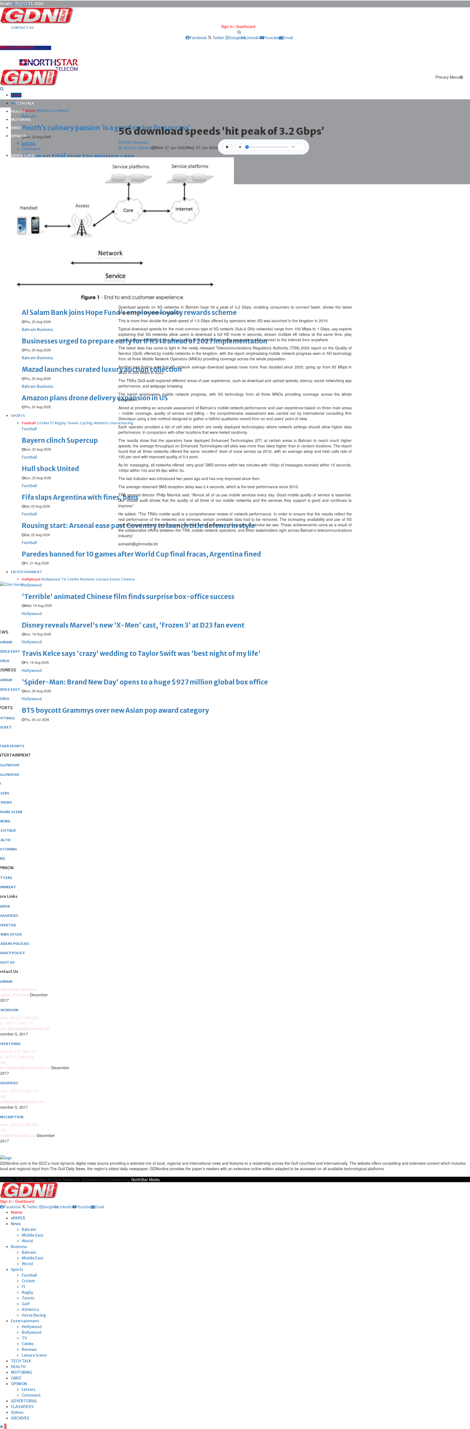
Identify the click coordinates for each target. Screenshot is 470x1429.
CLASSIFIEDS (22, 1406)
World (27, 1241)
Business (19, 1246)
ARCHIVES (20, 1418)
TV (24, 1338)
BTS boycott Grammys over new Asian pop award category (115, 710)
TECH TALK (24, 103)
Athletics (30, 1309)
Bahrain (29, 1229)
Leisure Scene (34, 1355)
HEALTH (18, 111)
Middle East (33, 1235)
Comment (31, 148)
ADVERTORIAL (23, 155)
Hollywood (32, 1326)
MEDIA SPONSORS (17, 47)
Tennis (28, 1298)
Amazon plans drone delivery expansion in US (95, 398)
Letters (28, 143)
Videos (17, 1412)
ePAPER (18, 1218)
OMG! (16, 127)
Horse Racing (34, 1315)
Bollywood (31, 1332)
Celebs (28, 1343)
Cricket (28, 1281)
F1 (23, 1286)
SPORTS (18, 415)
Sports (17, 1269)
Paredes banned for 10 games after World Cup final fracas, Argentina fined (141, 554)
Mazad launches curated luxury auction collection (102, 369)
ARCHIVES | (21, 4)
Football (29, 1275)
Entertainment (25, 1321)
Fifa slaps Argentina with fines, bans (80, 497)
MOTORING (21, 119)
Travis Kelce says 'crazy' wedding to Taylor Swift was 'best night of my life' (141, 653)
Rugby (27, 1292)
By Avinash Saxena (134, 147)
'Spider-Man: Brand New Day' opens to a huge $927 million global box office (145, 682)
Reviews (29, 1349)
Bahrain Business (133, 142)
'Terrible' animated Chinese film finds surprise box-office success (128, 596)
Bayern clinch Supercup (60, 440)
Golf (26, 1303)
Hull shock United (50, 469)
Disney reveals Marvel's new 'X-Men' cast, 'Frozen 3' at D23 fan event (133, 625)
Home (16, 95)
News (16, 1223)
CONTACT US (22, 27)
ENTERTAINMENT (26, 572)
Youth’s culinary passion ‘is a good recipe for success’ (106, 128)
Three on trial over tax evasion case (78, 156)
